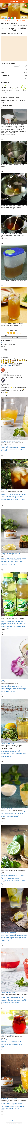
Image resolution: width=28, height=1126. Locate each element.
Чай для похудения (14, 342)
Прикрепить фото (7, 365)
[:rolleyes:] (3, 362)
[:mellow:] (14, 362)
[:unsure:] (7, 360)
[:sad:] (8, 362)
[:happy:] (10, 362)
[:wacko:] (7, 362)
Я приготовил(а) (14, 337)
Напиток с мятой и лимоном (8, 932)
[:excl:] (5, 362)
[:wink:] (2, 362)
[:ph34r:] (15, 360)
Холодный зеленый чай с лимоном (10, 553)
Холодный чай (5, 342)
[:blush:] (10, 360)
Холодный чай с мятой (7, 808)
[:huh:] (12, 362)
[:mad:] (14, 360)
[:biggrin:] (3, 360)
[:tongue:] (24, 360)
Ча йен (3, 680)
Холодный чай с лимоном (8, 490)
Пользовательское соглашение (14, 1122)
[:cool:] (8, 360)
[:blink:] (19, 360)
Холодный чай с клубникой (8, 992)
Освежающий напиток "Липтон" (9, 1098)
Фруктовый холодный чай (8, 1035)
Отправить (16, 365)
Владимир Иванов (22, 25)
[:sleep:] (21, 360)
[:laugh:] (17, 360)
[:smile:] (22, 360)
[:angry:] (26, 360)
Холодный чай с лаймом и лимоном (10, 441)
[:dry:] (5, 360)
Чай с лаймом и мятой (7, 869)
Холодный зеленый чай (7, 743)
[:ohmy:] (2, 360)
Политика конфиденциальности (14, 1123)
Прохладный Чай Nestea (7, 616)
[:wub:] (12, 360)
